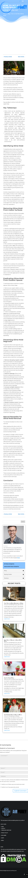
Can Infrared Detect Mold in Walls (13, 714)
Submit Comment (20, 791)
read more (7, 618)
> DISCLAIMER (3, 835)
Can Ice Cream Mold (9, 678)
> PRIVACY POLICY (4, 832)
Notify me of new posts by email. (10, 787)
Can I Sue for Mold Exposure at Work (13, 603)
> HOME (2, 826)
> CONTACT (3, 828)
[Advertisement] (14, 40)
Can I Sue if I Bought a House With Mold (13, 640)
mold (16, 10)
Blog (13, 10)
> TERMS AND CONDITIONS (6, 830)
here (18, 557)
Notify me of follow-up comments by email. (13, 784)
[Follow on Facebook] (24, 874)
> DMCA (2, 840)
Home (5, 13)
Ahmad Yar (7, 10)
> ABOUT (2, 837)
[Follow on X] (27, 874)
